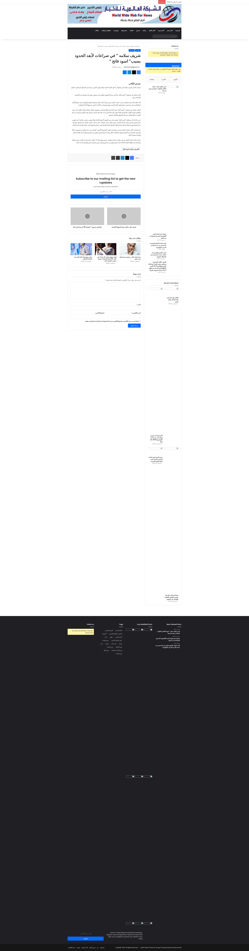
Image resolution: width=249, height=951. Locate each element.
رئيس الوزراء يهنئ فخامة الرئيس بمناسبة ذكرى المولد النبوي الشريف (156, 459)
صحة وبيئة (124, 30)
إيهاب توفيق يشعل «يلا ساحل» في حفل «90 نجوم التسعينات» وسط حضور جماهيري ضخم (106, 259)
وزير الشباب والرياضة (116, 650)
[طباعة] (113, 158)
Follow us (90, 624)
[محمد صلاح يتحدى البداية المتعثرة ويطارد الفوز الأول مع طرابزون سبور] (148, 631)
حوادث (78, 947)
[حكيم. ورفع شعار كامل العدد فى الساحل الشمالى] (81, 249)
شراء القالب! (71, 947)
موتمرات (116, 30)
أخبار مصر (170, 30)
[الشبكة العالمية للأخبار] (124, 14)
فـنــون (138, 30)
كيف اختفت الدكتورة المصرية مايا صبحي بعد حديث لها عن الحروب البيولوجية (158, 245)
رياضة (144, 30)
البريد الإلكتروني (136, 313)
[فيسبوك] (139, 72)
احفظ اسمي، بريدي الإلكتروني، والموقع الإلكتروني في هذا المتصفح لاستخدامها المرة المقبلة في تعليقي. (112, 321)
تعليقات (151, 79)
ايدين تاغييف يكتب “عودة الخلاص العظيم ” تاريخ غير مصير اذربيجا (157, 89)
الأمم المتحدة (119, 630)
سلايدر (132, 46)
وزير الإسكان (119, 647)
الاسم (139, 304)
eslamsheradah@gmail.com (131, 67)
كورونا (107, 643)
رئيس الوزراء (105, 640)
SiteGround (176, 947)
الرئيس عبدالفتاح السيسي (115, 633)
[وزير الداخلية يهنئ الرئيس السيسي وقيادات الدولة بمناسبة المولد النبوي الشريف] (139, 924)
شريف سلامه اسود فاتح (130, 149)
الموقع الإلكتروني (99, 313)
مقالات (97, 30)
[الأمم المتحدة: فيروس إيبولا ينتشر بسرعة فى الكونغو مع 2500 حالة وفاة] (155, 361)
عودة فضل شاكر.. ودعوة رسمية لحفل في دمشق (130, 258)
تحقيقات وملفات (106, 30)
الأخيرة (164, 79)
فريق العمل (92, 947)
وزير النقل (106, 650)
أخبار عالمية (152, 30)
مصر (102, 643)
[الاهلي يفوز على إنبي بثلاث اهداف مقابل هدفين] (171, 292)
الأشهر (176, 79)
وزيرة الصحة (119, 653)
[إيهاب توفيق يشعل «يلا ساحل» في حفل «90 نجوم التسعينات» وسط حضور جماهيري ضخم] (105, 249)
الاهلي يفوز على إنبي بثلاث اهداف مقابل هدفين (172, 300)
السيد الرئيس (118, 637)
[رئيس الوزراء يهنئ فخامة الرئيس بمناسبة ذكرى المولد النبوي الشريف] (155, 451)
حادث (106, 637)
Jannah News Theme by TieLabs (150, 947)
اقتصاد (131, 30)
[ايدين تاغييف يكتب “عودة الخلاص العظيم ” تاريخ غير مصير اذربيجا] (173, 159)
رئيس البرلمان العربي (116, 640)
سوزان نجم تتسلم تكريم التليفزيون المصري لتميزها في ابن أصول (158, 236)
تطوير (111, 637)
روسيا (120, 643)
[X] (134, 72)
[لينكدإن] (129, 72)
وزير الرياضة (110, 647)
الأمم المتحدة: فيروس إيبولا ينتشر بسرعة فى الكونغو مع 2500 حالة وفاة (156, 439)
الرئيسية (177, 30)
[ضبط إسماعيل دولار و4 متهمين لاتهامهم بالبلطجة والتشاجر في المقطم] (171, 520)
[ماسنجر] (125, 72)
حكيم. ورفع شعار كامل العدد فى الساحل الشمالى (83, 258)
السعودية (104, 633)
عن (97, 947)
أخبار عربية (161, 30)
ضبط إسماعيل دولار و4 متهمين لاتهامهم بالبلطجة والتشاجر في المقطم (171, 597)
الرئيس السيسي (109, 630)
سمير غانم (113, 643)
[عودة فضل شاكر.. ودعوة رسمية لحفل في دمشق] (130, 249)
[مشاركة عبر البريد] (118, 158)
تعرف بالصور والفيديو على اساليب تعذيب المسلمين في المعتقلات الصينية (158, 255)
